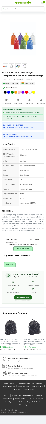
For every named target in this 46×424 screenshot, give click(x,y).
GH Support (39, 399)
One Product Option (38, 386)
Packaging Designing (24, 383)
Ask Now (9, 264)
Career (32, 399)
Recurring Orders (16, 389)
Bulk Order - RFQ (16, 395)
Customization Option (24, 386)
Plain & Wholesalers (9, 383)
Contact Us (39, 395)
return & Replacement (10, 402)
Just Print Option (37, 383)
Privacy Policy (23, 405)
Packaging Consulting (9, 386)
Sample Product (7, 399)
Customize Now (23, 297)
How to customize (28, 395)
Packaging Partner (29, 389)
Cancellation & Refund (21, 399)
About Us (6, 395)
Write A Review (23, 249)
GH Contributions (37, 402)
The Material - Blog (24, 402)
